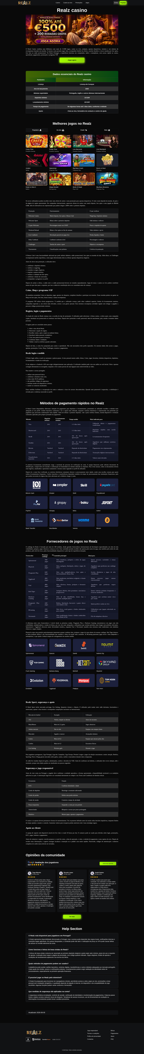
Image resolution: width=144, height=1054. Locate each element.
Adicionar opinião (108, 863)
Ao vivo (59, 130)
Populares (35, 130)
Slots (106, 130)
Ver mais (72, 916)
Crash (82, 130)
